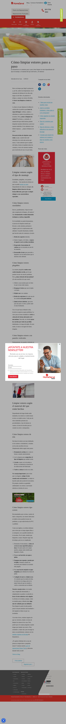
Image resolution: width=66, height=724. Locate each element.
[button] (3, 720)
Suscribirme (13, 376)
